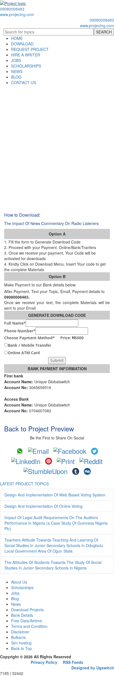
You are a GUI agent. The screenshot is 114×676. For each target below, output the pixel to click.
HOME (17, 38)
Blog (15, 598)
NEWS (16, 71)
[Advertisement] (57, 145)
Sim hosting (21, 643)
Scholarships (22, 587)
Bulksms (18, 637)
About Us (19, 582)
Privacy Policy (44, 662)
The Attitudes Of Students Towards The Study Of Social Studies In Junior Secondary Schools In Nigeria (53, 565)
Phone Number (19, 330)
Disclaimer (20, 631)
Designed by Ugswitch (92, 667)
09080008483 (12, 9)
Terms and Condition (29, 626)
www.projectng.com (17, 14)
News (16, 604)
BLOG (16, 77)
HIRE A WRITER (25, 55)
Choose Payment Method (44, 337)
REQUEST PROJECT (30, 49)
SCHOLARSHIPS (26, 66)
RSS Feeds (73, 662)
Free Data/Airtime (26, 620)
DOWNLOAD (22, 43)
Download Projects (27, 609)
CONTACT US (23, 82)
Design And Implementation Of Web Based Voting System (54, 495)
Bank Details (22, 615)
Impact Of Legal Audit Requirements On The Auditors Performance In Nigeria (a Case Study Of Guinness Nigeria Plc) (56, 523)
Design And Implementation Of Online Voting (43, 506)
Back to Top (21, 648)
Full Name (15, 323)
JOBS (16, 60)
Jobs (15, 593)
